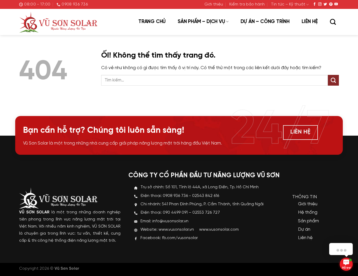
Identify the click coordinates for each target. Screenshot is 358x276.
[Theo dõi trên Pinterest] (331, 4)
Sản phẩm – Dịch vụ (201, 21)
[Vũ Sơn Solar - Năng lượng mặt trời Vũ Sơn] (58, 22)
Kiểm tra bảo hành (247, 4)
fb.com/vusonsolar (180, 238)
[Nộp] (333, 80)
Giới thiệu (213, 4)
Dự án (304, 229)
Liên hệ (310, 21)
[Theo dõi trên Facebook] (314, 4)
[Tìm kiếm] (333, 22)
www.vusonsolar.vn (176, 230)
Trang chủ (152, 21)
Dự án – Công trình (265, 21)
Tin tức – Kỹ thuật (288, 4)
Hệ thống (307, 212)
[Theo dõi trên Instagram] (320, 4)
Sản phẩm (308, 221)
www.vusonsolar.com (219, 230)
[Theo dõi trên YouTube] (336, 4)
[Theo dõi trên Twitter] (325, 4)
